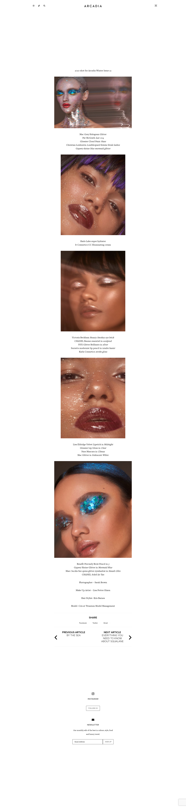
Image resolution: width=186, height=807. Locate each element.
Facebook (83, 623)
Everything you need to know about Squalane (112, 637)
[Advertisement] (93, 48)
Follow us (93, 708)
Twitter (95, 623)
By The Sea (73, 634)
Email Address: (80, 742)
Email (106, 623)
